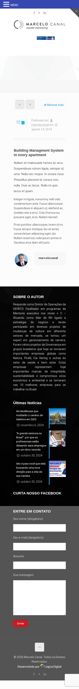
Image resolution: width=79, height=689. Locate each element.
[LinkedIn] (45, 13)
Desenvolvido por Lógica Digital (39, 666)
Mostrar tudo (55, 105)
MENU (14, 5)
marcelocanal (40, 124)
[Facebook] (34, 13)
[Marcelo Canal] (39, 25)
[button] (7, 4)
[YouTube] (39, 13)
